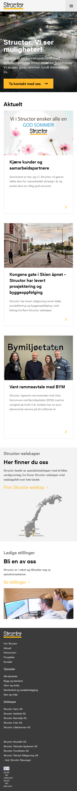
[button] (71, 6)
